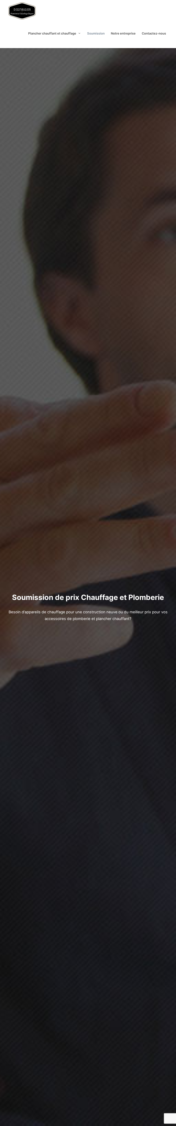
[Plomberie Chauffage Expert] (22, 11)
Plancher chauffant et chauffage (52, 33)
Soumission (96, 33)
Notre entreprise (123, 33)
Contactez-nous (154, 33)
